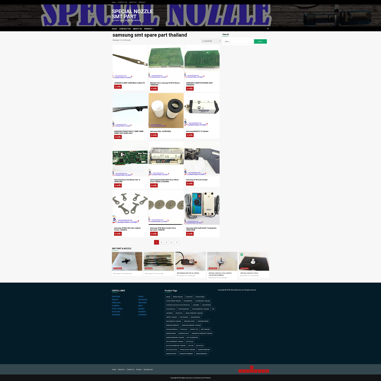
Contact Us (130, 369)
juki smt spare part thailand (194, 313)
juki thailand (184, 317)
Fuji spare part (188, 300)
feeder (168, 296)
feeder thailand (178, 296)
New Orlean (142, 302)
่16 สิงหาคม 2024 (127, 273)
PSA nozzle (183, 329)
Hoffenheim (142, 314)
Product (139, 369)
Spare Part (180, 268)
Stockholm (142, 311)
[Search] (268, 28)
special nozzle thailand (187, 349)
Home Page (116, 296)
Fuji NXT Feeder (200, 296)
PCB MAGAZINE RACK (172, 329)
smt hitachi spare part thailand (176, 345)
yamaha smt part (171, 353)
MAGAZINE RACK (195, 317)
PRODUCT (142, 2)
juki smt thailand (171, 317)
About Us (115, 299)
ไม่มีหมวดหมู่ (149, 268)
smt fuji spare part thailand (174, 341)
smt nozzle (199, 345)
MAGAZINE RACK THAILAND (173, 321)
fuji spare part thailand (202, 300)
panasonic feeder (203, 321)
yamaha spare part (201, 353)
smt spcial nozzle (171, 349)
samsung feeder (171, 333)
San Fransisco (143, 299)
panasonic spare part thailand (191, 325)
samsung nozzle (184, 333)
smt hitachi (189, 341)
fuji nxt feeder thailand (173, 300)
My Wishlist (116, 314)
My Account (116, 311)
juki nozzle (178, 313)
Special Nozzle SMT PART (132, 14)
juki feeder (169, 313)
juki (213, 309)
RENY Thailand (205, 329)
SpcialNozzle (148, 369)
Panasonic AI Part (189, 321)
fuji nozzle (189, 296)
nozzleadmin (118, 273)
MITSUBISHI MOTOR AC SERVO (188, 273)
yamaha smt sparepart (186, 353)
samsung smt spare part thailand (202, 333)
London (140, 296)
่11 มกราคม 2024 (191, 275)
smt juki (191, 345)
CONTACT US (122, 2)
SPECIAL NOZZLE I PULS (249, 273)
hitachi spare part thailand (200, 309)
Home (114, 2)
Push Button (194, 329)
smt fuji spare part (192, 337)
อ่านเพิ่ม (118, 87)
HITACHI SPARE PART (183, 309)
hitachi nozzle (170, 309)
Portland (141, 308)
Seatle (140, 305)
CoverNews (197, 378)
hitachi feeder (206, 305)
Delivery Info (116, 302)
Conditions (115, 305)
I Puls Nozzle (117, 268)
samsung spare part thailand (175, 337)
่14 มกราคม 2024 (159, 273)
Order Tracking (117, 308)
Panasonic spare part (172, 325)
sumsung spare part (204, 349)
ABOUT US (132, 2)
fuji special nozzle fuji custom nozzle (178, 305)
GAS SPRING (196, 305)
